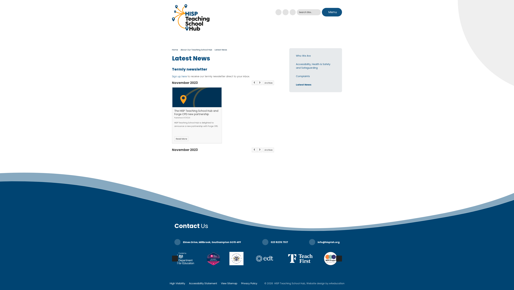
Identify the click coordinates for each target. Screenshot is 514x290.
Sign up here (179, 76)
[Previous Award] (175, 258)
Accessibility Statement (203, 283)
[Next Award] (339, 258)
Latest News (221, 49)
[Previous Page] (254, 83)
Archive (268, 82)
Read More (181, 138)
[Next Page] (259, 83)
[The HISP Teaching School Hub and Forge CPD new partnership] (197, 97)
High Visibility (177, 283)
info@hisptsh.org (329, 242)
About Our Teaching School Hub (196, 49)
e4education (336, 283)
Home (175, 49)
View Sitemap (229, 283)
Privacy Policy (249, 283)
